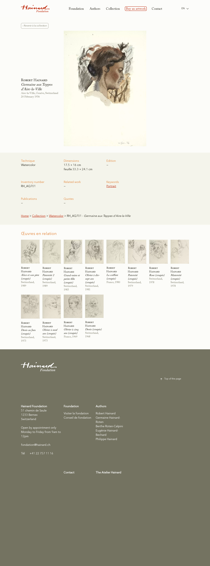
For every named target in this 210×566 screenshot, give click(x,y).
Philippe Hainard (106, 439)
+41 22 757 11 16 (37, 453)
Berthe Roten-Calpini (109, 426)
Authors (95, 9)
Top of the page (172, 379)
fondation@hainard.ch (35, 445)
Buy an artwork (136, 9)
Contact (157, 9)
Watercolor (56, 216)
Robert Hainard (106, 413)
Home (25, 216)
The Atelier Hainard (108, 472)
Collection (113, 9)
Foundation (76, 9)
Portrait (111, 186)
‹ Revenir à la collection (35, 26)
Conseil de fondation (77, 417)
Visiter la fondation (76, 413)
